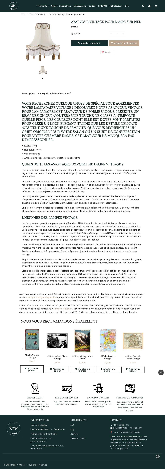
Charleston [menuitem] (116, 6)
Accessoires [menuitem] (80, 6)
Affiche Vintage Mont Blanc (82, 357)
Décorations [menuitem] (65, 6)
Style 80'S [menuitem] (102, 6)
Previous (22, 349)
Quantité (76, 33)
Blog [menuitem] (127, 6)
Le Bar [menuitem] (92, 6)
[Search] (143, 6)
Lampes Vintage (62, 308)
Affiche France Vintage (108, 357)
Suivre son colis (78, 438)
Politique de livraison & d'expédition (48, 429)
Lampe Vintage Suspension (42, 297)
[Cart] (155, 6)
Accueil (24, 14)
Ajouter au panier (58, 370)
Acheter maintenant (125, 43)
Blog (73, 429)
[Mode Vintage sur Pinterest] (157, 457)
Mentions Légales (39, 425)
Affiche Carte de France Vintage (133, 357)
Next (142, 349)
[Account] (149, 6)
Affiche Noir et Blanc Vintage (57, 357)
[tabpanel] (42, 70)
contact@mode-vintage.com (127, 428)
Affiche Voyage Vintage (32, 356)
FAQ (72, 425)
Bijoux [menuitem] (53, 6)
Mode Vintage (18, 465)
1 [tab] (42, 78)
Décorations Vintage (37, 14)
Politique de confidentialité (44, 434)
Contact (75, 434)
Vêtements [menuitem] (41, 6)
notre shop (115, 442)
